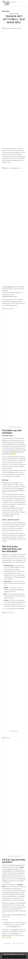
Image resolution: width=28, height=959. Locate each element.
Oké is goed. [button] (6, 957)
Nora (23, 943)
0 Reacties (15, 943)
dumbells (13, 926)
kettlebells (9, 287)
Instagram (14, 933)
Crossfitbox (9, 579)
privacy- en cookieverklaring (18, 957)
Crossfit (11, 13)
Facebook (16, 929)
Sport (17, 13)
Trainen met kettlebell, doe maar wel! (14, 19)
